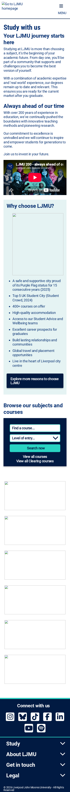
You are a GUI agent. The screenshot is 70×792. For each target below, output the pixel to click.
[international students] (35, 636)
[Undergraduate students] (35, 497)
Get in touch (20, 765)
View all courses (35, 457)
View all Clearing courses (35, 461)
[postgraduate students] (35, 532)
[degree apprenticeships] (35, 567)
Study (13, 743)
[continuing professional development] (35, 601)
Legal (12, 775)
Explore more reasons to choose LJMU (34, 381)
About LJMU (21, 754)
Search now (36, 448)
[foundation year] (35, 671)
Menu (62, 13)
